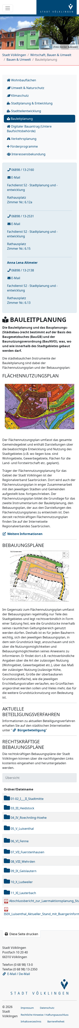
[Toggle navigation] (7, 8)
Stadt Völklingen (14, 55)
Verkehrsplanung (23, 139)
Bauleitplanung (21, 119)
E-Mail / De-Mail (18, 974)
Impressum (27, 1008)
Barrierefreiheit (55, 1021)
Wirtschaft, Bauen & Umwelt (50, 55)
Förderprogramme (24, 146)
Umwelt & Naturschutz (27, 88)
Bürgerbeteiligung (31, 730)
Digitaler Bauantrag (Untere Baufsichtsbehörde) (29, 128)
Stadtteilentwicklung (25, 111)
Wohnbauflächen (23, 80)
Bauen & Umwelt (19, 59)
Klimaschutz (19, 95)
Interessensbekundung (28, 154)
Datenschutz (47, 1008)
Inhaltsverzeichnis (31, 1021)
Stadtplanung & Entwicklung (31, 103)
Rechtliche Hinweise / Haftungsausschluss (44, 1014)
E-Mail (15, 177)
